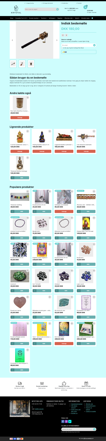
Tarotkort (44, 18)
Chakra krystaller (91, 411)
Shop (12, 18)
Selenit (77, 18)
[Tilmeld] (94, 45)
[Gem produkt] (62, 35)
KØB (21, 178)
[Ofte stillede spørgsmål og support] (66, 35)
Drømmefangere (90, 406)
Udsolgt (19, 117)
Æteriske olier (68, 18)
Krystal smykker (34, 18)
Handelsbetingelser (76, 404)
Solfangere (52, 18)
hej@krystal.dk (39, 409)
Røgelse (60, 18)
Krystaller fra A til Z (21, 18)
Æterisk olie (89, 404)
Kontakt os (74, 413)
